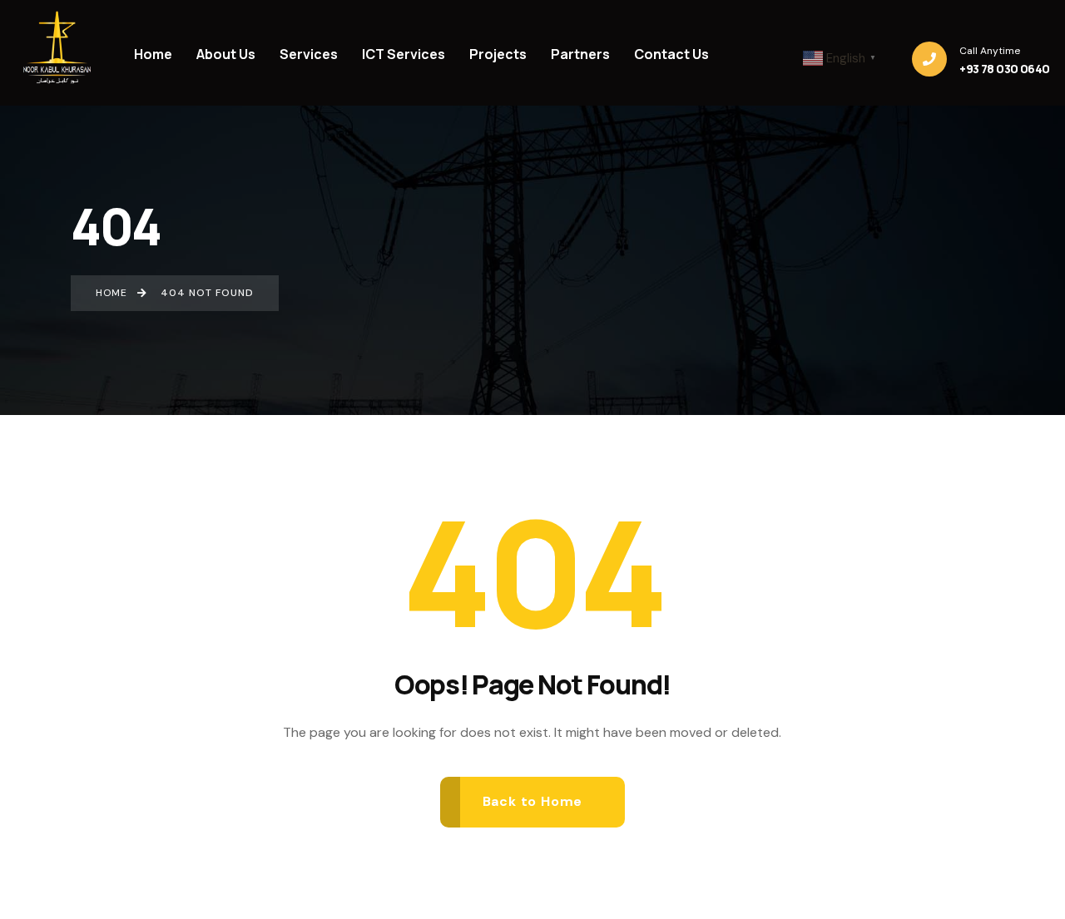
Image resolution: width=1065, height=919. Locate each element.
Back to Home (533, 801)
